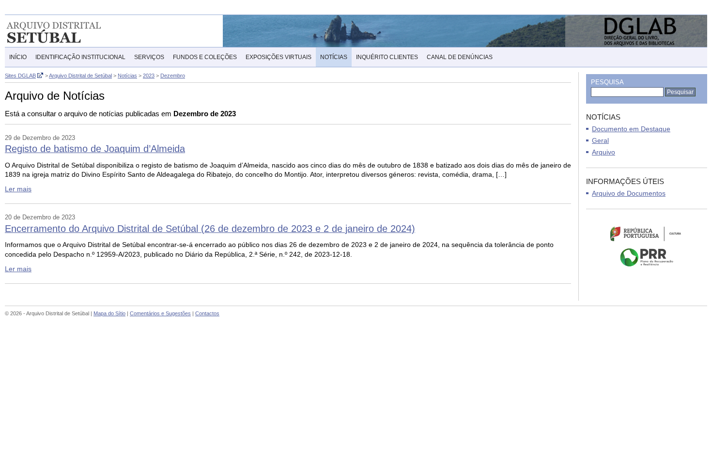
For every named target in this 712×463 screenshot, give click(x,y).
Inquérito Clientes (387, 57)
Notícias (333, 57)
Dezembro (172, 75)
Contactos (207, 313)
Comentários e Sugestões (160, 313)
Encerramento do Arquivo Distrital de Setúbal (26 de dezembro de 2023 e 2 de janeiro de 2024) (210, 228)
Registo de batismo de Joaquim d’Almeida (95, 148)
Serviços (149, 57)
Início (18, 57)
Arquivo (603, 152)
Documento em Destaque (631, 129)
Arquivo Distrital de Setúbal (67, 31)
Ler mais (18, 189)
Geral (600, 140)
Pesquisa (607, 82)
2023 (149, 75)
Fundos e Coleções (205, 57)
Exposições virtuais (278, 57)
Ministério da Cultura (646, 233)
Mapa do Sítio (109, 313)
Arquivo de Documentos (629, 193)
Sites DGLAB (20, 75)
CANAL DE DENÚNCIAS (460, 57)
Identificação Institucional (80, 57)
